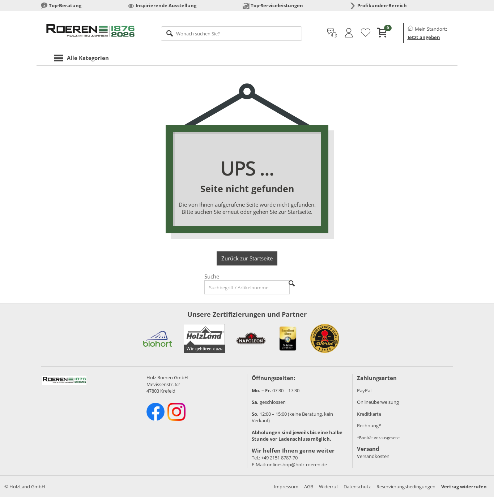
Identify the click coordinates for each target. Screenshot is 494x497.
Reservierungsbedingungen (405, 486)
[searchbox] (231, 33)
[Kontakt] (332, 32)
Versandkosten (373, 456)
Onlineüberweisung (378, 402)
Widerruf (328, 486)
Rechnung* (369, 425)
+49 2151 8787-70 (279, 457)
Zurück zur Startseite (247, 258)
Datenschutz (357, 486)
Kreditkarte (369, 414)
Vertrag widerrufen (464, 486)
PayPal (364, 390)
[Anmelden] (349, 33)
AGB (308, 486)
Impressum (286, 486)
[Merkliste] (366, 32)
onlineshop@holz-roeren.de (297, 464)
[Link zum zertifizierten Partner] (157, 338)
